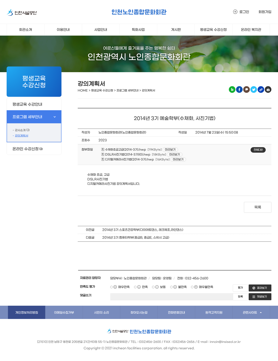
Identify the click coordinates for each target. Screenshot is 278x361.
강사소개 (20, 130)
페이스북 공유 (239, 89)
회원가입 (265, 12)
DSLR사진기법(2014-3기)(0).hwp (127, 154)
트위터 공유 (253, 89)
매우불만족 (206, 287)
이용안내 (63, 30)
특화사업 (138, 30)
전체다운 (258, 150)
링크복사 (261, 89)
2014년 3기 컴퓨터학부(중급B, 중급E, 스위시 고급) (135, 237)
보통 (163, 287)
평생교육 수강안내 (27, 104)
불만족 (182, 287)
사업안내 (100, 30)
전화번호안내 (176, 312)
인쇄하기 (268, 89)
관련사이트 (250, 312)
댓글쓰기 (85, 295)
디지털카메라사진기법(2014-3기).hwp (129, 159)
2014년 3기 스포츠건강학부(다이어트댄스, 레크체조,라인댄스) (142, 230)
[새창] (22, 13)
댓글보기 (262, 296)
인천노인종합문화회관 (139, 12)
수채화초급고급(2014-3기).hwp (125, 149)
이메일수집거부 (64, 312)
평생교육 (213, 30)
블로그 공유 (232, 89)
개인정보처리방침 (26, 312)
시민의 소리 (101, 312)
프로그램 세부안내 (27, 117)
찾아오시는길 (139, 312)
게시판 (176, 30)
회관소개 (25, 30)
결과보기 (262, 288)
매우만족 (124, 287)
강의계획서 (21, 136)
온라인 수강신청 (25, 149)
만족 (145, 287)
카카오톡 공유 (246, 89)
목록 (257, 207)
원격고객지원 (213, 312)
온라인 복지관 (251, 30)
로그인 (244, 12)
